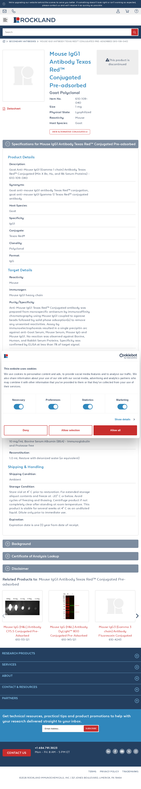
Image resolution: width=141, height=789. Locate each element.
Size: (53, 106)
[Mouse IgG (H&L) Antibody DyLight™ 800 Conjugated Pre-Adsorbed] (69, 606)
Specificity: (17, 218)
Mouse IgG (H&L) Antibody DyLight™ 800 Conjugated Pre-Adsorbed (69, 631)
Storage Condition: (22, 486)
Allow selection (70, 430)
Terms (92, 771)
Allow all (115, 430)
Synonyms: (17, 184)
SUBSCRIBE (91, 728)
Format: (14, 255)
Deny (26, 430)
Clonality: (16, 243)
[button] (136, 11)
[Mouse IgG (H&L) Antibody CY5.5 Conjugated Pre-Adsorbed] (22, 606)
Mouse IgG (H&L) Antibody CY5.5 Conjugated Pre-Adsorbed (22, 631)
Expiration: (16, 519)
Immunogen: (18, 289)
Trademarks (130, 771)
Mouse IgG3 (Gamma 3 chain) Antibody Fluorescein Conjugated (115, 631)
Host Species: (59, 123)
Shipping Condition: (22, 474)
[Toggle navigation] (5, 20)
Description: (17, 164)
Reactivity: (57, 117)
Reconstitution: (19, 452)
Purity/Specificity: (22, 302)
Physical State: (60, 112)
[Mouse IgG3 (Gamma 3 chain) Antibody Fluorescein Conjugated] (115, 606)
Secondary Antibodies (22, 41)
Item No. (55, 98)
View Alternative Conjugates (69, 132)
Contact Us (16, 753)
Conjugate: (16, 230)
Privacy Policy (109, 771)
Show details (122, 419)
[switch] (53, 406)
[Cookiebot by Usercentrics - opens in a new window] (122, 356)
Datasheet (13, 108)
